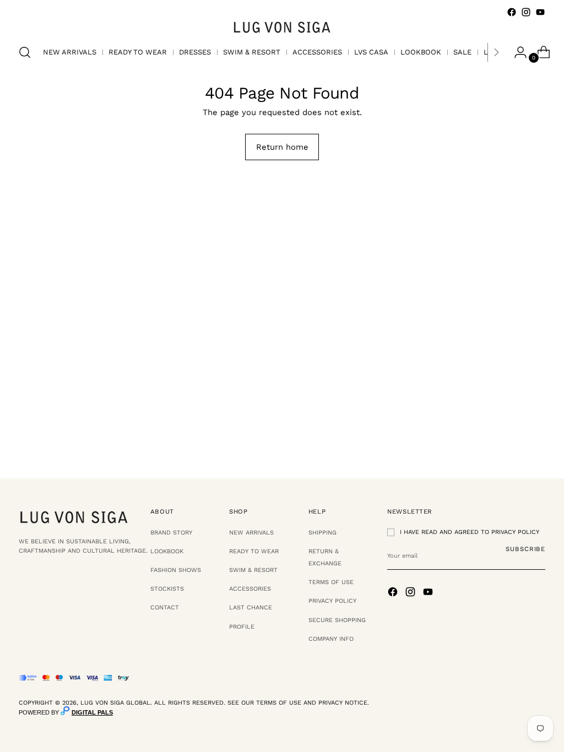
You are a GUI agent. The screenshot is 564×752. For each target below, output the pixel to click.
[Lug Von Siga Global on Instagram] (526, 12)
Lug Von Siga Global (115, 702)
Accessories (250, 588)
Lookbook (166, 551)
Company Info (331, 638)
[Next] (496, 52)
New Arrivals (251, 532)
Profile (241, 626)
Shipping (322, 532)
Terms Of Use (331, 582)
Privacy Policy (332, 600)
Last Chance (250, 607)
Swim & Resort (253, 570)
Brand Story (171, 532)
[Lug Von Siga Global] (282, 27)
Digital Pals (92, 712)
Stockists (167, 588)
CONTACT (164, 607)
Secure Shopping (337, 620)
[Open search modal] (25, 52)
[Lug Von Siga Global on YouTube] (540, 12)
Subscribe (525, 549)
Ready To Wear (254, 551)
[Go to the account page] (516, 52)
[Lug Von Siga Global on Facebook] (512, 12)
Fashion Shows (175, 570)
